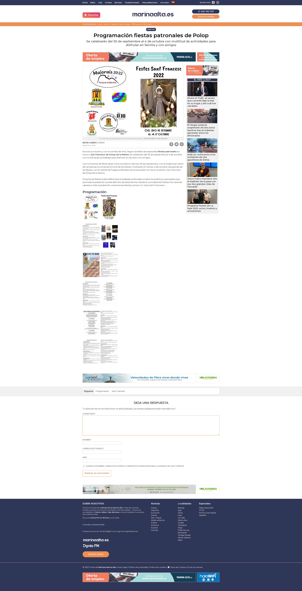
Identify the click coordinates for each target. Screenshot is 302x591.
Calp (179, 510)
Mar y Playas (156, 518)
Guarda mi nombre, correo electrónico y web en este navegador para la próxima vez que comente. (135, 466)
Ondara (181, 523)
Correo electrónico (93, 449)
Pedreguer (182, 525)
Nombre (87, 440)
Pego (180, 528)
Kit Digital (107, 531)
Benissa (181, 508)
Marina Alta (182, 520)
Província (155, 525)
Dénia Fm (107, 24)
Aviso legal (122, 567)
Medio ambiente (158, 520)
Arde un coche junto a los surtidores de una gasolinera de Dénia (201, 157)
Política (121, 24)
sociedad (128, 24)
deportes (114, 24)
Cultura (100, 24)
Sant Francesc (118, 391)
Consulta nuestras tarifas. (94, 524)
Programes (138, 24)
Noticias (155, 503)
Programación (102, 391)
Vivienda (154, 530)
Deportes (155, 510)
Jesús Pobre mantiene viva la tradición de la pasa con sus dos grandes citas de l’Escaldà (202, 182)
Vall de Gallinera (184, 538)
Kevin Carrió (90, 143)
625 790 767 (207, 11)
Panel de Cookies (178, 567)
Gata (180, 515)
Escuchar (93, 15)
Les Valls (181, 518)
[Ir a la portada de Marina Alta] (153, 14)
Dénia (180, 513)
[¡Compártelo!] (171, 144)
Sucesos (154, 528)
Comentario (89, 414)
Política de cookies (157, 567)
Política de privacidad (138, 567)
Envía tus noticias (194, 567)
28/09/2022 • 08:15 (89, 145)
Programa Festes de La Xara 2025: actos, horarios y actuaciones (202, 208)
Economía (155, 513)
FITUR (201, 510)
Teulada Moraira (184, 535)
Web (85, 457)
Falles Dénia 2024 (206, 508)
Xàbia (180, 540)
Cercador (148, 24)
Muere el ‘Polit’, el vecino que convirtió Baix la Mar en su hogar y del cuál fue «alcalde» (201, 102)
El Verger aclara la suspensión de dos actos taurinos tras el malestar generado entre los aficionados (201, 130)
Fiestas (154, 515)
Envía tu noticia (206, 16)
